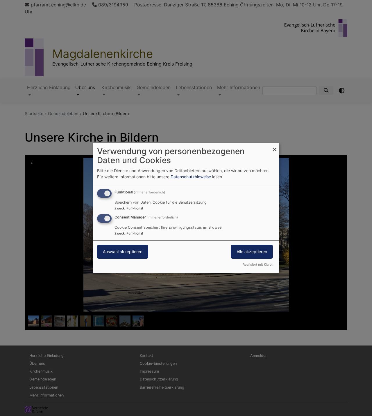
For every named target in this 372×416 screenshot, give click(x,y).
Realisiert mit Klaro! (258, 264)
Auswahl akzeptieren (122, 251)
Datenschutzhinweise (191, 176)
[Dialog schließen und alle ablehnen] (274, 146)
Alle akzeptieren (252, 251)
